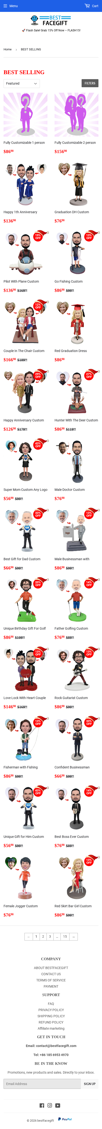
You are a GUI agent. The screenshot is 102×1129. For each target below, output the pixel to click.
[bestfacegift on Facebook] (41, 1106)
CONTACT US (51, 974)
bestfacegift (45, 1120)
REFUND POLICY (51, 1022)
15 (65, 936)
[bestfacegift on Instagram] (49, 1106)
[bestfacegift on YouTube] (57, 1106)
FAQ (51, 1004)
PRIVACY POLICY (51, 1010)
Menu (13, 6)
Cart (94, 6)
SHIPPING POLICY (51, 1016)
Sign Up (89, 1084)
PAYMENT (51, 986)
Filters (90, 83)
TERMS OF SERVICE (51, 980)
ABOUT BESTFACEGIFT (51, 968)
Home (8, 49)
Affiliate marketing (51, 1028)
